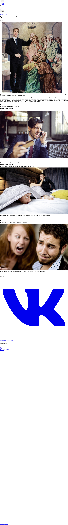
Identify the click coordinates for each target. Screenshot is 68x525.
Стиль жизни (4, 14)
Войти (1, 6)
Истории (12, 340)
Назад (3, 1)
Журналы (3, 3)
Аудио (3, 4)
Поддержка (4, 340)
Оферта (1, 340)
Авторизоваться (2, 274)
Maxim (1, 14)
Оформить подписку (6, 6)
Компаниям (8, 340)
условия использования (13, 338)
